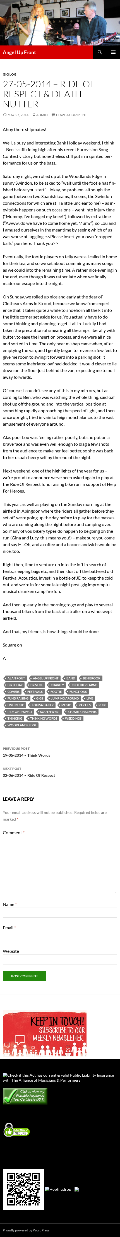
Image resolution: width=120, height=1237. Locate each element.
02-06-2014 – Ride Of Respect (29, 772)
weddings (73, 718)
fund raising (18, 698)
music (66, 705)
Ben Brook (91, 678)
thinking (15, 718)
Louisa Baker (43, 705)
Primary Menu (113, 52)
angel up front (46, 678)
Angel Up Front (19, 52)
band (70, 678)
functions (78, 691)
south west (50, 711)
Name (10, 904)
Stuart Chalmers (82, 711)
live (90, 698)
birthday (15, 685)
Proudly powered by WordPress (26, 1230)
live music (16, 705)
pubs (102, 705)
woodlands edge (22, 725)
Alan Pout (16, 678)
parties (85, 705)
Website (11, 951)
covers (14, 691)
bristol (36, 685)
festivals (35, 691)
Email (9, 927)
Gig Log (9, 74)
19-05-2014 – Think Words (26, 752)
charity (57, 685)
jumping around (65, 698)
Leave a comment (71, 115)
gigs (39, 698)
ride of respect (20, 711)
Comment (14, 832)
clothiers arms (84, 685)
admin (42, 115)
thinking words (43, 718)
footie (56, 691)
